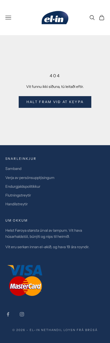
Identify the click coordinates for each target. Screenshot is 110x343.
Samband (13, 168)
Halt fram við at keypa (55, 102)
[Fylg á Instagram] (22, 314)
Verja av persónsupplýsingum (29, 177)
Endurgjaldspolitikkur (22, 186)
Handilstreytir (16, 204)
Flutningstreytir (18, 195)
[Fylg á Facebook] (8, 314)
